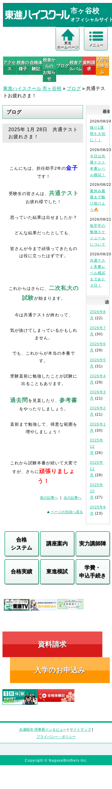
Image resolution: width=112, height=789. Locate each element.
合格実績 (21, 571)
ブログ (62, 65)
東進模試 (57, 571)
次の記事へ (73, 498)
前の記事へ (49, 498)
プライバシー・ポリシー (56, 737)
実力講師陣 (92, 543)
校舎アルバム (76, 65)
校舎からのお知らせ (49, 69)
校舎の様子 (23, 65)
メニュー (96, 45)
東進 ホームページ (68, 45)
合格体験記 (36, 65)
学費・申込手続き (92, 572)
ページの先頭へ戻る (67, 512)
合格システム (21, 544)
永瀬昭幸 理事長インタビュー (43, 729)
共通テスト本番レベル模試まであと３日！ (97, 272)
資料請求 (89, 65)
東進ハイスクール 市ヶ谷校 (32, 88)
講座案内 (57, 543)
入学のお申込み (59, 670)
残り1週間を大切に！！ (97, 133)
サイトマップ (80, 729)
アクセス (9, 65)
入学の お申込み (102, 66)
